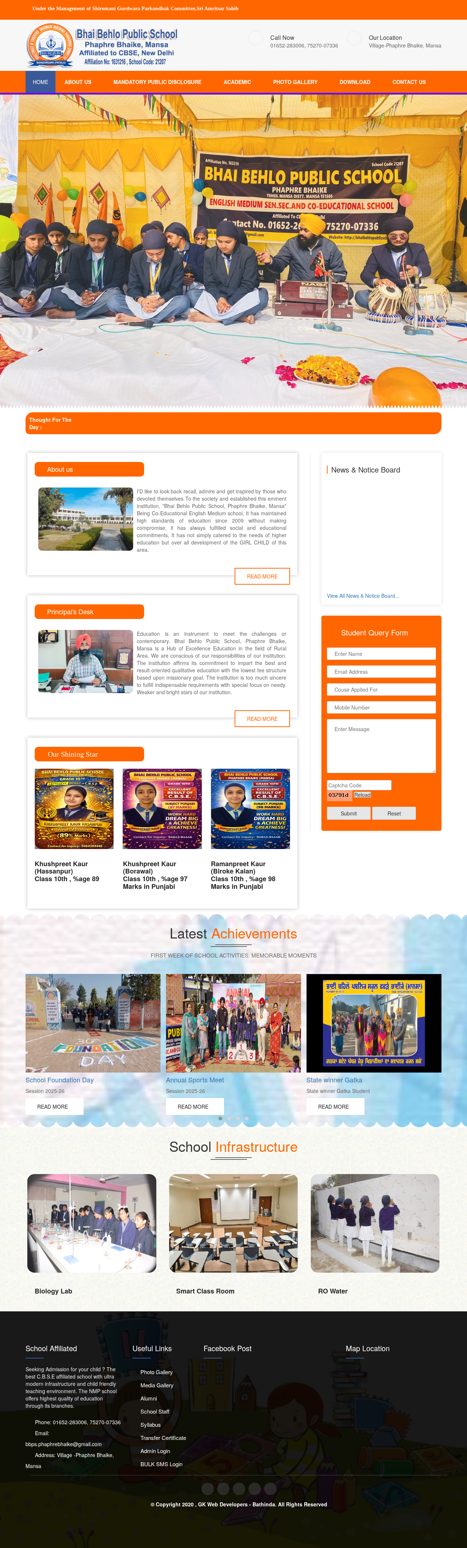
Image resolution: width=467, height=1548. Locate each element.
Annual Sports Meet (195, 1079)
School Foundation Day (60, 1079)
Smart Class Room (205, 1291)
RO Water (333, 1291)
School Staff (154, 1411)
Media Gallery (157, 1385)
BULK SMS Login (161, 1464)
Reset (394, 813)
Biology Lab (53, 1291)
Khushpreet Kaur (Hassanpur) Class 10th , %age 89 (67, 871)
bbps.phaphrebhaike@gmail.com (64, 1444)
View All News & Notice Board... (363, 595)
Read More (262, 576)
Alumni (148, 1398)
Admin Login (155, 1451)
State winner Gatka (334, 1079)
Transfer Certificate (163, 1437)
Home (40, 81)
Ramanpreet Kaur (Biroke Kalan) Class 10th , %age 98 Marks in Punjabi (243, 875)
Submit (349, 813)
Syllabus (150, 1424)
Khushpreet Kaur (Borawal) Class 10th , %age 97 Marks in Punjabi (155, 875)
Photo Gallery (156, 1372)
